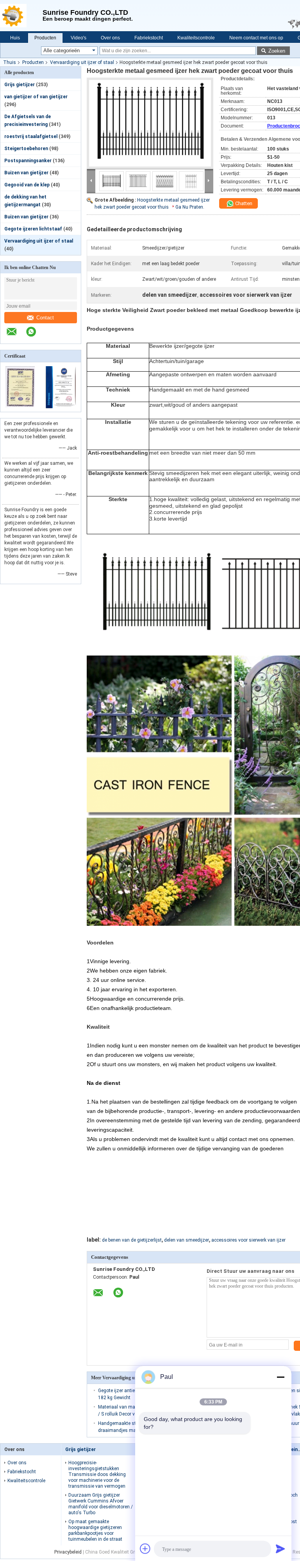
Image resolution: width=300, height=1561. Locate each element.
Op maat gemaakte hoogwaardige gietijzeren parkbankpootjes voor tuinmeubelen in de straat (95, 1530)
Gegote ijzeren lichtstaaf (33, 229)
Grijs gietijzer (19, 84)
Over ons (110, 38)
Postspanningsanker (28, 160)
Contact (45, 318)
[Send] (280, 1548)
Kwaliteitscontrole (196, 38)
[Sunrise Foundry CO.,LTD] (21, 15)
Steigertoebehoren (26, 148)
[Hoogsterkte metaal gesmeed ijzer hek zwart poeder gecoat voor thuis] (150, 123)
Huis (15, 38)
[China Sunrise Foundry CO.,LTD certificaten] (20, 406)
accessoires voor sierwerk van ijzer (248, 1240)
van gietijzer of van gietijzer (36, 96)
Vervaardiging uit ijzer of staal (82, 62)
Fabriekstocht (148, 38)
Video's (78, 38)
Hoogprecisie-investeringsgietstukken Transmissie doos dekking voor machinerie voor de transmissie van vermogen (97, 1474)
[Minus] (280, 1377)
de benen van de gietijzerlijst (132, 1240)
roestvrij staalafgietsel (30, 136)
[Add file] (145, 1548)
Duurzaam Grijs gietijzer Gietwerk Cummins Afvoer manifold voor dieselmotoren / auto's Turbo (100, 1503)
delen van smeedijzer (186, 1240)
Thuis (9, 62)
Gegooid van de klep (27, 185)
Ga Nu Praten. (189, 207)
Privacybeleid (68, 1552)
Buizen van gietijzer (26, 172)
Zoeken (276, 51)
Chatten (243, 203)
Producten (45, 38)
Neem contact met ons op (256, 38)
